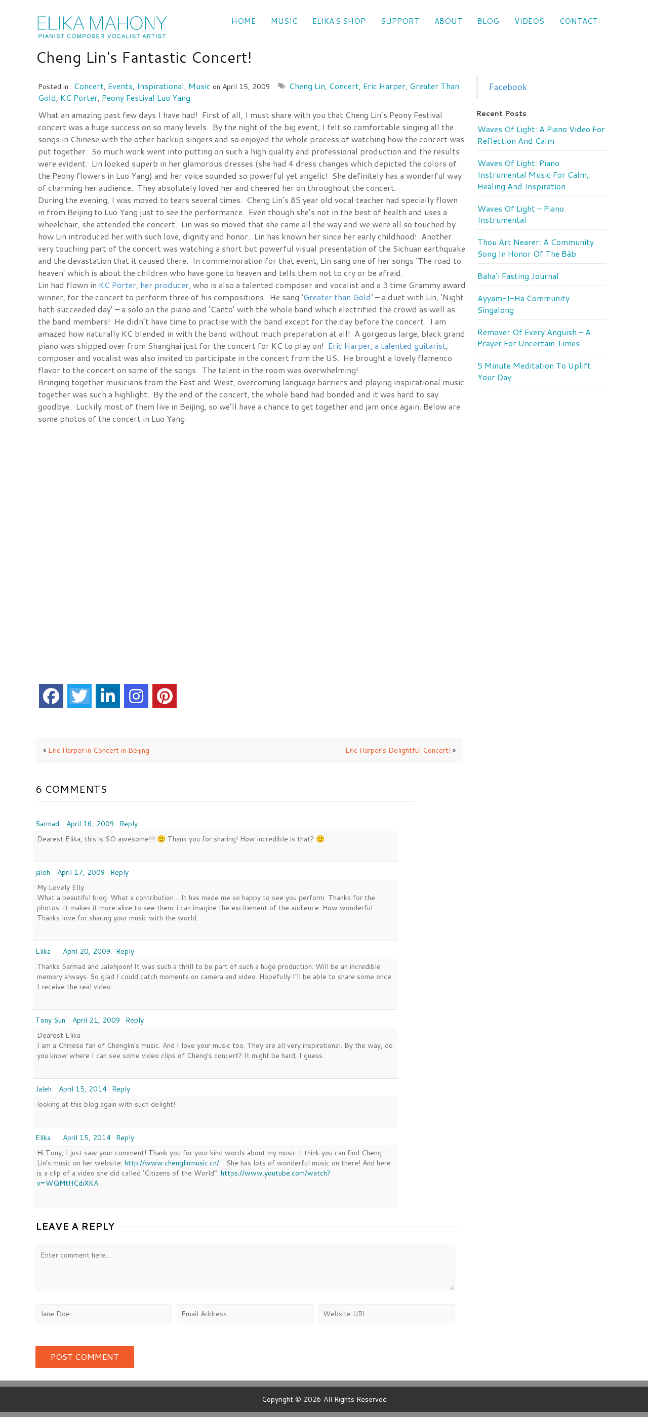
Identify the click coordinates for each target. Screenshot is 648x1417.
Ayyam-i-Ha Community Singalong (523, 304)
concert (89, 86)
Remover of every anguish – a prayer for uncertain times (534, 338)
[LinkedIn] (108, 696)
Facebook (508, 86)
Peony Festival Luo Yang (146, 97)
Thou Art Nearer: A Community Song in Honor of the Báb (535, 247)
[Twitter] (79, 696)
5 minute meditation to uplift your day (534, 371)
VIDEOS (529, 21)
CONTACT (578, 21)
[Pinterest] (164, 696)
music (199, 86)
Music (284, 21)
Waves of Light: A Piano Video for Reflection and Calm (541, 135)
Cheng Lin (307, 86)
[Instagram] (136, 696)
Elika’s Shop (339, 21)
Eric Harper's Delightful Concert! (398, 750)
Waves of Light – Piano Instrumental (520, 214)
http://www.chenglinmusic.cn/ (172, 1163)
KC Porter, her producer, (146, 285)
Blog (488, 21)
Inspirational (160, 86)
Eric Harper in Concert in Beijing (98, 750)
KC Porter (79, 97)
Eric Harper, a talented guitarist (387, 345)
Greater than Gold (337, 297)
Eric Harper (384, 86)
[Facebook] (51, 696)
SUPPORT (400, 21)
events (120, 86)
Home (243, 21)
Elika (43, 951)
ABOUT (448, 21)
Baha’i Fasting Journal (518, 275)
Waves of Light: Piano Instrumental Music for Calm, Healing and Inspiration (533, 174)
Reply (128, 824)
